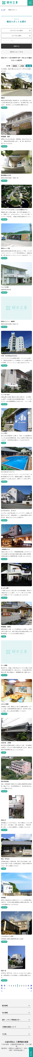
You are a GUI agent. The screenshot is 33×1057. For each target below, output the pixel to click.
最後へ (31, 988)
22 (15, 986)
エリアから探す (16, 36)
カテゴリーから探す (16, 30)
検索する (16, 46)
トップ (3, 10)
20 (11, 986)
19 (9, 986)
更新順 (15, 66)
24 (19, 986)
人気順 (22, 66)
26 (23, 986)
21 (13, 986)
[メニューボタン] (30, 3)
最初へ (1, 988)
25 (21, 986)
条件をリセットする (16, 52)
